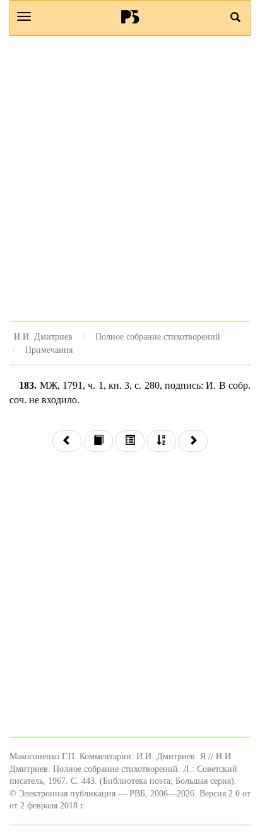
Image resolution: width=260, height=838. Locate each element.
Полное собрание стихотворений (157, 336)
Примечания (49, 350)
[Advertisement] (130, 178)
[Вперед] (193, 441)
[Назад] (66, 441)
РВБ (130, 16)
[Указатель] (161, 441)
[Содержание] (130, 441)
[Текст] (98, 441)
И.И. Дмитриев (43, 336)
